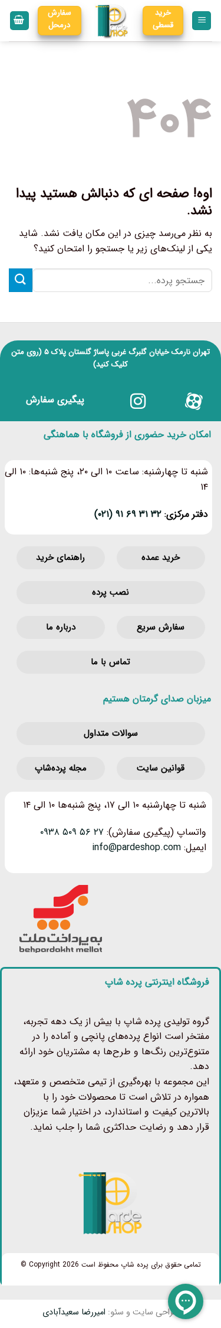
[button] (201, 21)
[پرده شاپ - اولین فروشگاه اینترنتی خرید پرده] (112, 20)
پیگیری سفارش (55, 399)
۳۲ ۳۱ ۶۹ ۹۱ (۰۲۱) (127, 514)
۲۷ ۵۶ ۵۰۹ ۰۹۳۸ (72, 832)
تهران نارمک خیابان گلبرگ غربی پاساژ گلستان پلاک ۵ (127, 352)
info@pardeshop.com (136, 847)
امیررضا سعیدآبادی (73, 1312)
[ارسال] (20, 279)
